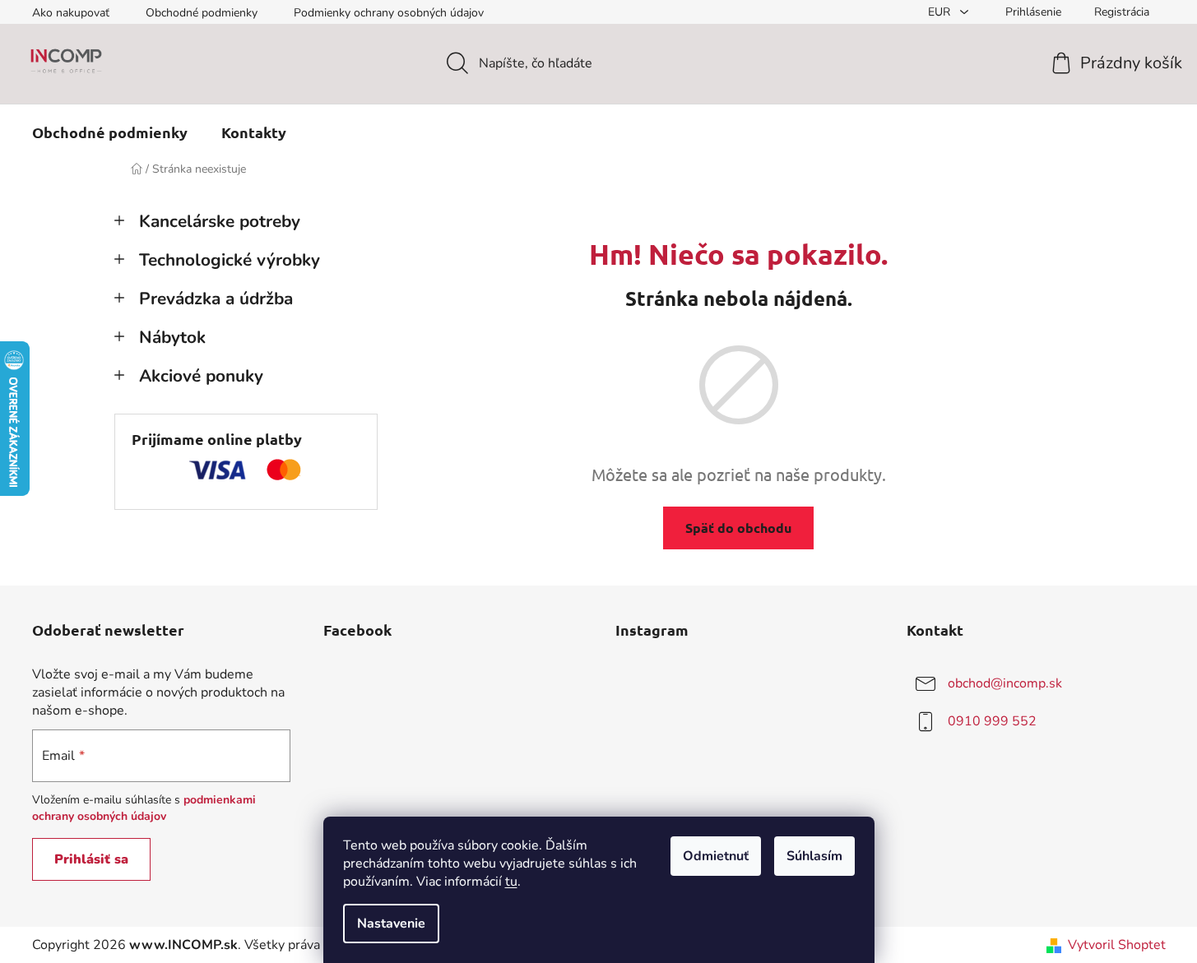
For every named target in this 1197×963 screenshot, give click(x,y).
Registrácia (1121, 12)
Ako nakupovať (70, 13)
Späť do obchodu (738, 527)
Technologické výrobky (229, 259)
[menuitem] (110, 132)
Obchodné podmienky (201, 13)
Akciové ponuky (201, 375)
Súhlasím (814, 856)
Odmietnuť (716, 856)
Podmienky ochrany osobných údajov (389, 13)
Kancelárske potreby (219, 221)
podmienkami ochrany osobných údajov (144, 808)
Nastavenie (391, 923)
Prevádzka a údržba (216, 298)
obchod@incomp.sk (1005, 683)
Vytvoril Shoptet (1117, 945)
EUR (940, 12)
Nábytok (172, 337)
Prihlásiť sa (91, 859)
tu (511, 882)
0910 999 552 (992, 721)
